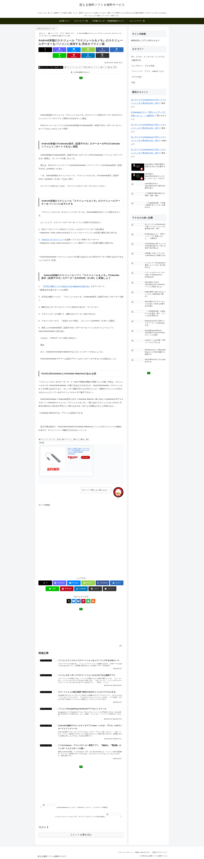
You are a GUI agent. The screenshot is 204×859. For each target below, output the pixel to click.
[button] (102, 55)
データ (104, 67)
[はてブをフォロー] (78, 601)
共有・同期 (113, 67)
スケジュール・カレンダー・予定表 (77, 67)
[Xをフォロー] (69, 601)
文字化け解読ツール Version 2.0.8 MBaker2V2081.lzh (66, 286)
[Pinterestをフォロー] (83, 601)
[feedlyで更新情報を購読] (88, 601)
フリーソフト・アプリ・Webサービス (52, 67)
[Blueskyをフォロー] (74, 601)
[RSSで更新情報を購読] (93, 601)
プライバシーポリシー (125, 852)
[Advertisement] (80, 95)
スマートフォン (94, 67)
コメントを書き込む (81, 834)
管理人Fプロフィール (159, 852)
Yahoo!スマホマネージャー (53, 240)
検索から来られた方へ (142, 852)
